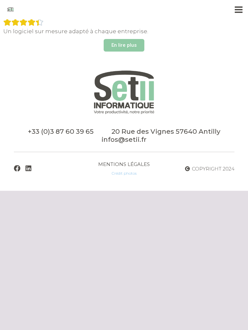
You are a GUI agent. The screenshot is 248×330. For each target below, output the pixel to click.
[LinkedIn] (28, 168)
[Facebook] (17, 168)
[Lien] (10, 9)
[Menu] (238, 10)
